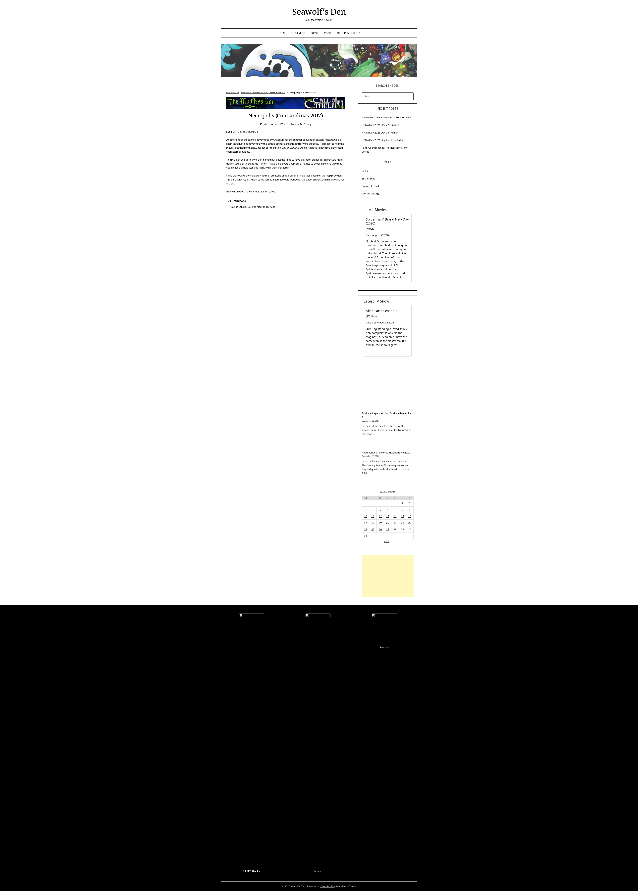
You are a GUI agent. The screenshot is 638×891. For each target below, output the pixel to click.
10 (365, 516)
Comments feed (370, 185)
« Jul (386, 541)
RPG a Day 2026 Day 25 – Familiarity (382, 139)
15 (402, 516)
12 (380, 516)
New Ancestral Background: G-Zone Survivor (386, 117)
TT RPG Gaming (252, 871)
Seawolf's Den (319, 12)
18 (372, 522)
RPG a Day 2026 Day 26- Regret (380, 132)
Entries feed (368, 178)
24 (365, 529)
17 (365, 522)
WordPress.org (370, 193)
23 (409, 522)
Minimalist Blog (328, 886)
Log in (365, 170)
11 (372, 516)
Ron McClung (303, 124)
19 (380, 522)
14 (394, 516)
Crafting (384, 646)
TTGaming (298, 33)
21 (394, 522)
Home (282, 33)
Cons (327, 33)
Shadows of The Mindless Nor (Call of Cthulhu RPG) (263, 92)
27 (387, 529)
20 (387, 522)
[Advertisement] (388, 576)
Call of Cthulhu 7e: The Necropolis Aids (252, 206)
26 (380, 529)
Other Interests (349, 33)
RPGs (314, 33)
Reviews (318, 871)
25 (372, 529)
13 (387, 516)
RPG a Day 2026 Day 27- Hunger (380, 124)
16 (409, 516)
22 (402, 522)
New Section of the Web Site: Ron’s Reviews (386, 452)
